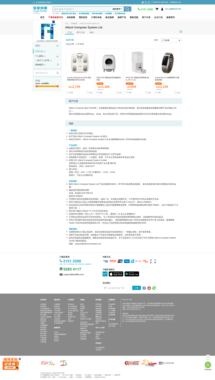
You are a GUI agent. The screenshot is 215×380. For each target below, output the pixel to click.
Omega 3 (83, 317)
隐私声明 (108, 375)
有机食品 (112, 312)
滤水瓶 (70, 314)
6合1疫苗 (57, 317)
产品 (70, 32)
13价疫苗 (57, 310)
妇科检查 (43, 306)
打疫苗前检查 (44, 308)
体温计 (56, 336)
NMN (82, 304)
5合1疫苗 (57, 314)
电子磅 (56, 338)
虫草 (81, 310)
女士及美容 (84, 326)
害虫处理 (99, 319)
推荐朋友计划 (175, 2)
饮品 (97, 323)
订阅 (136, 288)
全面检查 (43, 304)
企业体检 (43, 342)
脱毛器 (98, 338)
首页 (42, 17)
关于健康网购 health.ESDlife (49, 375)
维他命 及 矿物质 (85, 319)
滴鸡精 (82, 306)
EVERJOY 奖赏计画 (160, 2)
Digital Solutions (100, 377)
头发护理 (83, 337)
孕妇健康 (83, 339)
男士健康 (43, 314)
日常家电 (99, 304)
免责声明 (117, 375)
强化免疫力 (84, 322)
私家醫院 (108, 13)
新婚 (53, 377)
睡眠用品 (99, 317)
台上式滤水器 (72, 306)
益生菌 (82, 308)
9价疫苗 (56, 306)
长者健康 (99, 312)
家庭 (71, 377)
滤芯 (69, 319)
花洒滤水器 (71, 317)
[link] (54, 363)
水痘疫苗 (57, 319)
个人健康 (112, 310)
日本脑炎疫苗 (58, 323)
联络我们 (79, 375)
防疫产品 (99, 314)
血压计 (56, 332)
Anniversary (62, 377)
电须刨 (98, 334)
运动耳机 (99, 350)
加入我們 (88, 375)
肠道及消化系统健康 (87, 324)
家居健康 (112, 308)
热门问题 (112, 326)
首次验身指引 (113, 324)
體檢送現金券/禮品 (69, 13)
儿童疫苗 (57, 304)
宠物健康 (99, 310)
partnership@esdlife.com (133, 309)
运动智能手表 (100, 347)
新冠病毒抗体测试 (46, 310)
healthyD (79, 377)
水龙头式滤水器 (73, 310)
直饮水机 (71, 304)
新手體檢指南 (120, 13)
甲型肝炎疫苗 (58, 312)
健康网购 (88, 377)
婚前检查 (43, 319)
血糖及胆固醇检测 (60, 334)
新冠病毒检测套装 (46, 312)
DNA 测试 (43, 331)
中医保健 (43, 337)
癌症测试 (43, 327)
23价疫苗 (57, 308)
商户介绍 (81, 32)
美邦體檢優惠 (84, 13)
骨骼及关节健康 (85, 333)
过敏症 (42, 323)
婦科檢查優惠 (97, 13)
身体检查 (112, 304)
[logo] (40, 14)
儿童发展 (43, 340)
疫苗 (110, 306)
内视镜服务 (44, 325)
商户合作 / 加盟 (68, 375)
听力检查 (43, 335)
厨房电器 (99, 308)
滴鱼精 (82, 314)
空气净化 (99, 306)
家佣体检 (43, 329)
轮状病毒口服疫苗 (60, 321)
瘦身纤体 (83, 328)
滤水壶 (70, 312)
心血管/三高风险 (45, 317)
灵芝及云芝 (84, 312)
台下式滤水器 (72, 308)
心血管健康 (84, 330)
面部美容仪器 (100, 332)
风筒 (97, 336)
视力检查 (43, 333)
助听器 (56, 340)
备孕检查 (43, 321)
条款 (92, 32)
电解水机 (71, 321)
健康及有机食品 (101, 321)
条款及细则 (98, 375)
